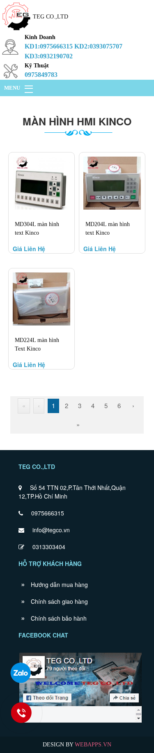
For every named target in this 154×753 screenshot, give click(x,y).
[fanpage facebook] (80, 722)
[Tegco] (16, 31)
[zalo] (20, 673)
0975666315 (47, 513)
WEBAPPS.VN (93, 744)
